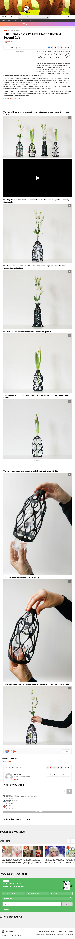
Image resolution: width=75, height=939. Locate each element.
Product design (7, 761)
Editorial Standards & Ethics (48, 934)
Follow (65, 775)
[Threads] (15, 935)
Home (3, 20)
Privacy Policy (59, 934)
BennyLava (8, 795)
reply (12, 798)
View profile (53, 775)
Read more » (17, 779)
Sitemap (38, 934)
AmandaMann (9, 805)
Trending (10, 20)
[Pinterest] (7, 935)
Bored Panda (7, 931)
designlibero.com (15, 98)
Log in (70, 17)
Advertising (53, 931)
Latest (16, 20)
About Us (60, 931)
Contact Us (70, 931)
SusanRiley (8, 800)
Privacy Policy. (6, 909)
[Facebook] (2, 935)
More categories (8, 898)
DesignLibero (9, 41)
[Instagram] (5, 935)
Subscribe (67, 904)
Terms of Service (69, 934)
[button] (68, 841)
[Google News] (20, 935)
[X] (10, 935)
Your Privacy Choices (44, 931)
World (5, 30)
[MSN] (18, 935)
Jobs (65, 931)
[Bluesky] (12, 935)
